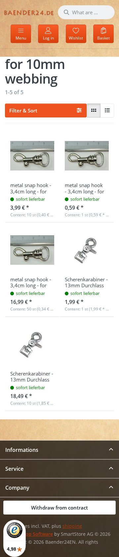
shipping (72, 526)
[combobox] (86, 12)
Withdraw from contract (59, 507)
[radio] (93, 110)
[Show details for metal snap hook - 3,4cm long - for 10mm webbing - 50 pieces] (32, 250)
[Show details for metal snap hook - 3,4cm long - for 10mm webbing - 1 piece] (87, 156)
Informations (21, 449)
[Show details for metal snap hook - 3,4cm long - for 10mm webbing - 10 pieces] (32, 156)
